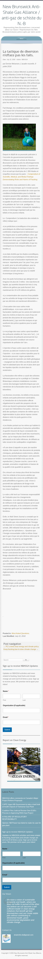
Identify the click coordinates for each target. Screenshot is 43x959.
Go (26, 660)
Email (6, 717)
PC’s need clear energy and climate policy (21, 646)
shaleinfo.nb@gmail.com (23, 935)
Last (24, 700)
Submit (7, 730)
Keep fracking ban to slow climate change (21, 649)
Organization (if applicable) (14, 705)
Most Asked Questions (20, 633)
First (4, 700)
